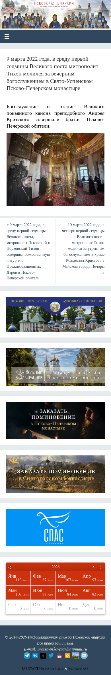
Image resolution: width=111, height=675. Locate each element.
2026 (55, 566)
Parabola (54, 668)
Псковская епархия (46, 12)
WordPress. (78, 668)
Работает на (33, 668)
